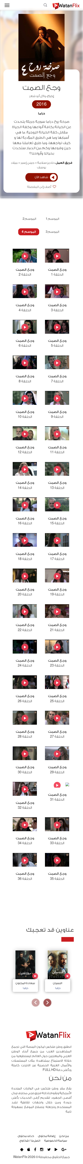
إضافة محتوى (46, 1136)
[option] (57, 970)
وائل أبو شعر (37, 96)
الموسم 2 (29, 219)
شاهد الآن (41, 177)
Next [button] (35, 1002)
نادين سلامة (45, 162)
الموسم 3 (52, 232)
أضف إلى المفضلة (39, 187)
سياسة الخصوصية (55, 1141)
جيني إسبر (27, 162)
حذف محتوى (26, 1136)
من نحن (64, 1136)
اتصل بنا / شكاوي (29, 1141)
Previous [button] (47, 1002)
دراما (41, 113)
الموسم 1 (52, 219)
